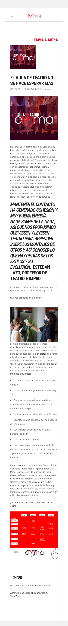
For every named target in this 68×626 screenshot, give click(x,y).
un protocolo (43, 353)
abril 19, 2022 (43, 88)
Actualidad (29, 88)
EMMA (18, 88)
